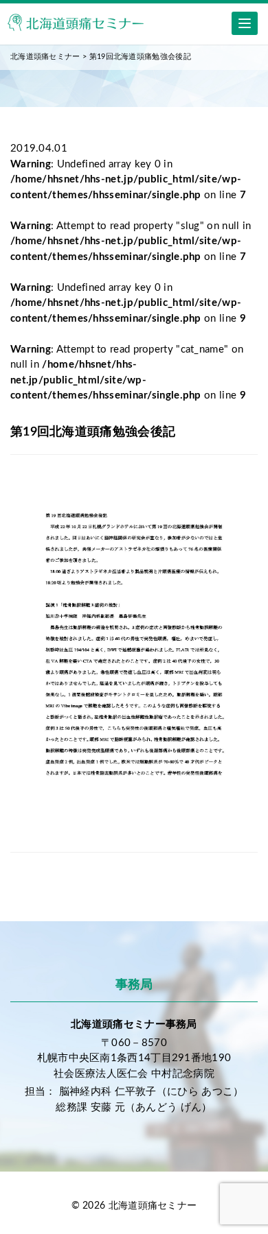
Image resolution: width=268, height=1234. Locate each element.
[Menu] (245, 23)
